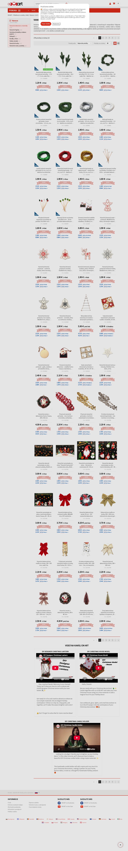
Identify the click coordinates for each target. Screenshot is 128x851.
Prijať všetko (46, 24)
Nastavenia (56, 24)
